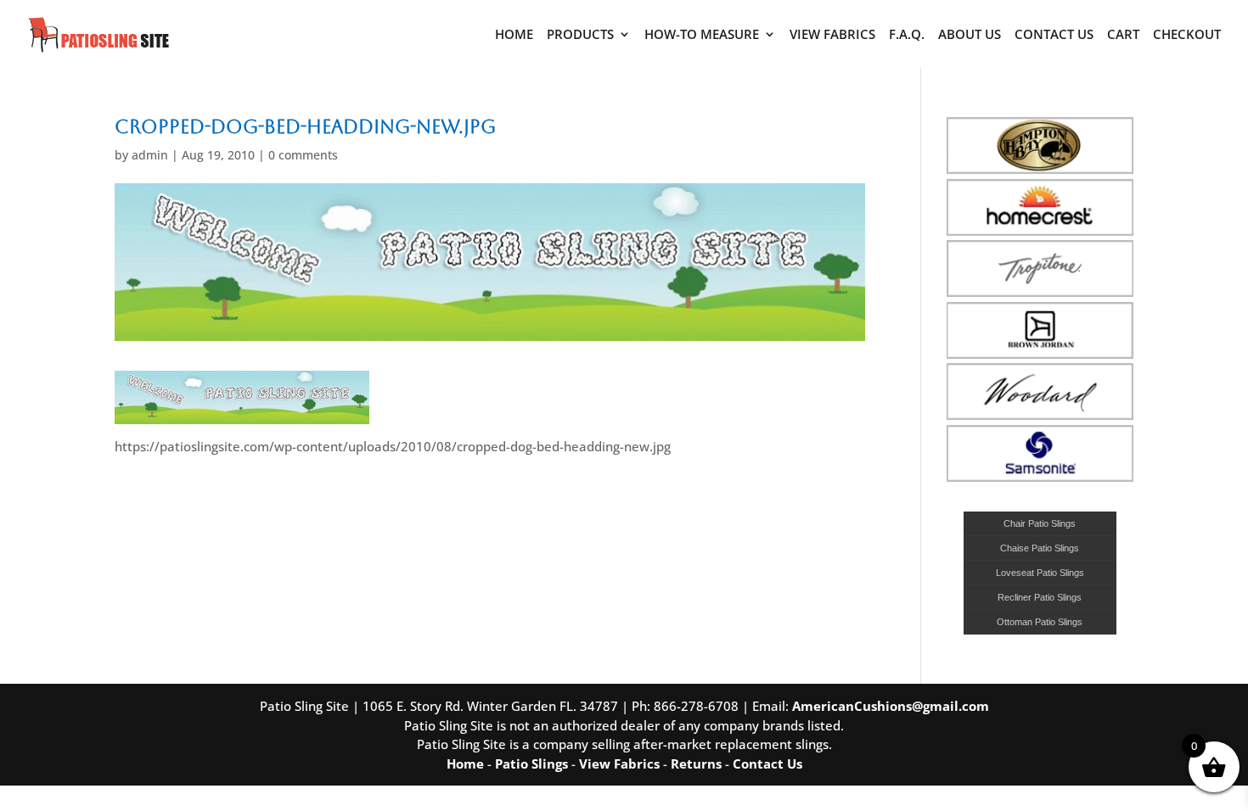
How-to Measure (701, 35)
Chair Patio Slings (1039, 523)
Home (514, 35)
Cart (1123, 35)
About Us (969, 35)
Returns (696, 763)
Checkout (1187, 35)
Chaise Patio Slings (1039, 548)
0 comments (303, 155)
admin (150, 155)
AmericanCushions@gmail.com (890, 705)
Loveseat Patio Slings (1040, 573)
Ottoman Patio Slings (1039, 622)
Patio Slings (531, 763)
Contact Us (1054, 35)
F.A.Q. (907, 35)
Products (580, 35)
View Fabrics (832, 35)
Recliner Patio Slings (1040, 597)
